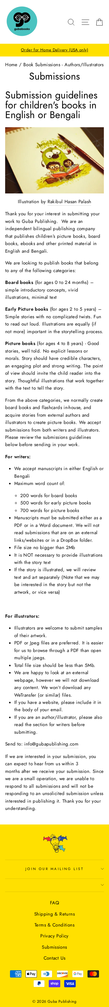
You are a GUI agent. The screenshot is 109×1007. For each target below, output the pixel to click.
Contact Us (55, 958)
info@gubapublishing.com (51, 744)
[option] (54, 50)
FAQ (54, 902)
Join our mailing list (54, 868)
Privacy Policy (54, 936)
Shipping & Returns (54, 914)
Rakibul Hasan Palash (69, 201)
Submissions (54, 947)
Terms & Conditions (54, 925)
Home (11, 64)
